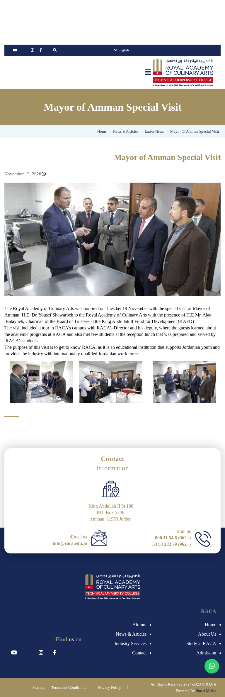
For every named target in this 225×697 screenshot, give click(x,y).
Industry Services (130, 643)
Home (210, 624)
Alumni (139, 624)
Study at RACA (201, 643)
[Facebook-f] (40, 50)
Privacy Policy (109, 687)
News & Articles (131, 634)
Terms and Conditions (68, 687)
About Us (207, 634)
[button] (148, 72)
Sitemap (39, 687)
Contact (139, 652)
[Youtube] (15, 50)
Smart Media (206, 690)
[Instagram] (32, 50)
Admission (206, 652)
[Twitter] (23, 50)
